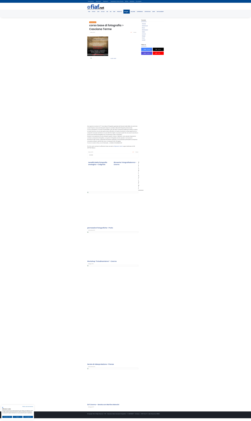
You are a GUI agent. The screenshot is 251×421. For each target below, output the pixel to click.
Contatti (143, 40)
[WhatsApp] (95, 156)
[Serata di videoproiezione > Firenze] (112, 314)
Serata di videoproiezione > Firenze (100, 364)
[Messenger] (93, 156)
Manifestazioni (145, 29)
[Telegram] (96, 156)
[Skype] (92, 156)
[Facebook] (88, 156)
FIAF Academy (160, 11)
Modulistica (132, 1)
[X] (89, 156)
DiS (110, 11)
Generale (144, 23)
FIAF (89, 11)
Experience (140, 11)
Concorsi (144, 33)
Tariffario (126, 1)
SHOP (153, 11)
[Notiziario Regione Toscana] (95, 7)
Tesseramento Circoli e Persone (116, 1)
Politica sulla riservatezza (27, 406)
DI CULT (103, 11)
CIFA (98, 11)
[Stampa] (97, 156)
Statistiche (148, 11)
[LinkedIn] (90, 156)
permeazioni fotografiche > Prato (100, 228)
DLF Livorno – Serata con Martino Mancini (103, 405)
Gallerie (133, 11)
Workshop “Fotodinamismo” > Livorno (102, 261)
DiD (107, 11)
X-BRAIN (158, 413)
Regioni (126, 11)
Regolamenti (105, 1)
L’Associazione (91, 1)
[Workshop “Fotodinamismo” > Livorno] (112, 245)
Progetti (119, 11)
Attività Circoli (93, 22)
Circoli (143, 38)
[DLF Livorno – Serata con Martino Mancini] (112, 386)
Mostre (143, 27)
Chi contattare (138, 1)
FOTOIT (93, 11)
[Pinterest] (91, 156)
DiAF (114, 11)
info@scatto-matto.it (118, 146)
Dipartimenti (98, 1)
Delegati (143, 35)
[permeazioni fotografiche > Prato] (112, 209)
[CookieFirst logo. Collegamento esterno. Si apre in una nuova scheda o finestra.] (2, 407)
